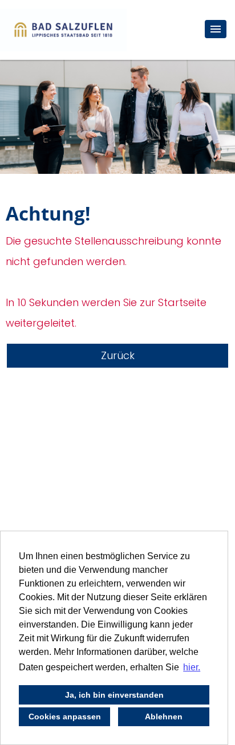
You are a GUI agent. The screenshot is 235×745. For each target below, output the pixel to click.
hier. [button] (191, 667)
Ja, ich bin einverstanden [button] (114, 694)
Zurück (118, 355)
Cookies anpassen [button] (65, 716)
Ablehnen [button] (164, 716)
